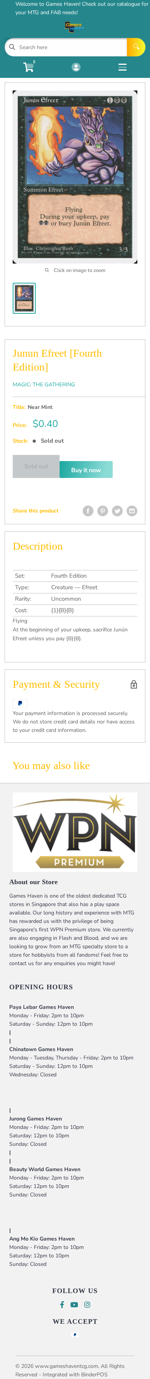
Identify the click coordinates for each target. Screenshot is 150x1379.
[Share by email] (132, 511)
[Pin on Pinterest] (102, 511)
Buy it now (86, 470)
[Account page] (76, 68)
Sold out (36, 466)
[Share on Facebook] (88, 511)
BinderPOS (94, 1374)
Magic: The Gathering (44, 384)
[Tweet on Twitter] (117, 511)
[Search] (136, 47)
